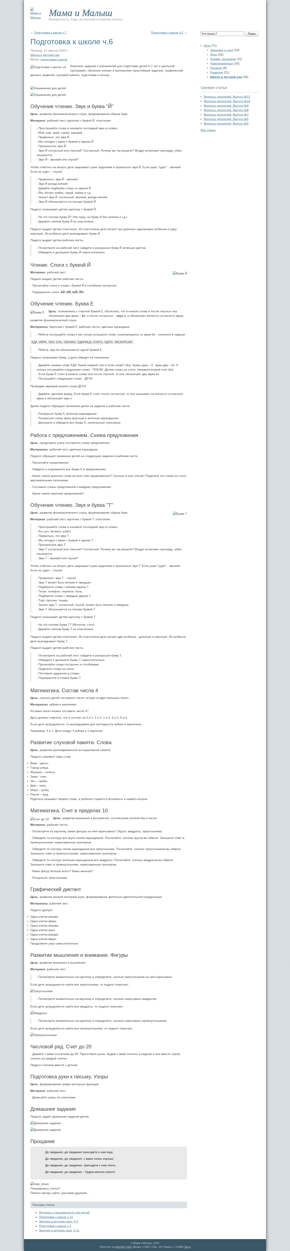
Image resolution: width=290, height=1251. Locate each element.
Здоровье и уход (221, 50)
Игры (213, 54)
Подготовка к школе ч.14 (56, 1217)
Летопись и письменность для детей (64, 1212)
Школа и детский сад (44, 55)
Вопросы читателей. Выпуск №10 (227, 101)
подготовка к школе (54, 59)
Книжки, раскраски (223, 59)
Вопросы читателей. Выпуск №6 (226, 119)
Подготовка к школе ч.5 (167, 32)
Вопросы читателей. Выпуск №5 (226, 123)
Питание (216, 68)
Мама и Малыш (80, 12)
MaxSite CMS (123, 1246)
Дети (207, 45)
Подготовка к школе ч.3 (55, 1226)
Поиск (252, 33)
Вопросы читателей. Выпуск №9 (226, 105)
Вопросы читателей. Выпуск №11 (227, 96)
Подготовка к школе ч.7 (50, 32)
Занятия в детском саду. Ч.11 (59, 1230)
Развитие (216, 72)
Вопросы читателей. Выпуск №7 (226, 114)
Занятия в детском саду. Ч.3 (58, 1221)
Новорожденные (221, 63)
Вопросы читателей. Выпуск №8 (226, 110)
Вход (188, 1246)
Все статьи (208, 130)
